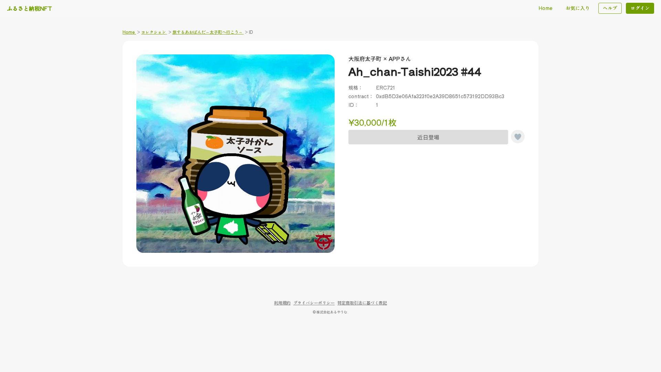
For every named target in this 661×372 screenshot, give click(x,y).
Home (545, 7)
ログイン (640, 7)
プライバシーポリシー (314, 303)
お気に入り (578, 7)
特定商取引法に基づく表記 (362, 303)
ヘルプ (610, 7)
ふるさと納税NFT (29, 8)
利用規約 (282, 303)
